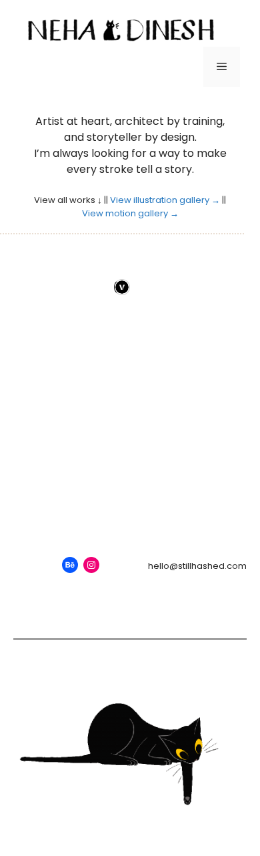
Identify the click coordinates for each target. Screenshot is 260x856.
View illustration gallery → (165, 200)
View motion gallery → (130, 213)
